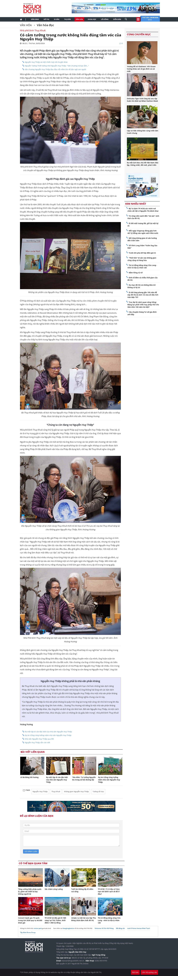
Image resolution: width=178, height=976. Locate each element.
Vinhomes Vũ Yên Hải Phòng (104, 928)
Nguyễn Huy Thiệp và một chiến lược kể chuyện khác (46, 62)
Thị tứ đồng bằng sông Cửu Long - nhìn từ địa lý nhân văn (109, 920)
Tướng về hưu (98, 791)
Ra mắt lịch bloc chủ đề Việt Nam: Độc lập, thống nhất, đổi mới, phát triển (142, 163)
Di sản (56, 19)
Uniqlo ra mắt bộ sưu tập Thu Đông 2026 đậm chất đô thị (83, 919)
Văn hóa (79, 19)
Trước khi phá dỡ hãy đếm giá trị (142, 253)
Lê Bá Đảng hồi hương (29, 777)
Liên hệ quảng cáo (149, 972)
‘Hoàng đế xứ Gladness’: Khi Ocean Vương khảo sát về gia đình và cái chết (141, 68)
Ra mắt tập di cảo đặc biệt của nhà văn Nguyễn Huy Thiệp (48, 731)
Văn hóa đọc (45, 25)
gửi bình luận (31, 851)
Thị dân (67, 19)
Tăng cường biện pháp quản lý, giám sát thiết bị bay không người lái (29, 891)
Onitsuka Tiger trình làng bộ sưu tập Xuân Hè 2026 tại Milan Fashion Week (142, 99)
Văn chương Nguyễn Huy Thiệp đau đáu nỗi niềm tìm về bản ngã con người (55, 69)
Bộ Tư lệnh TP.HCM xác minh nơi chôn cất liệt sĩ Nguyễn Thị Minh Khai (143, 209)
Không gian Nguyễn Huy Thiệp (76, 791)
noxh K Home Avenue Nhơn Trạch (138, 928)
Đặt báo (135, 972)
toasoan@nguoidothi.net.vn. (73, 961)
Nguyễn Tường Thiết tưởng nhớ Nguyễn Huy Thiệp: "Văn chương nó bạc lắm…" (57, 66)
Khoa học (92, 19)
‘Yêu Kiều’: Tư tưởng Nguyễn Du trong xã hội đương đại (84, 778)
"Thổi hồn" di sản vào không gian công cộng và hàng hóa (142, 259)
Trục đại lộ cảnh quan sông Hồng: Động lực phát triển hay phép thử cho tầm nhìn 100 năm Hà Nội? (143, 304)
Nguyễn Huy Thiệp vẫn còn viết (37, 742)
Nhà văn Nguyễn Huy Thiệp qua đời (39, 739)
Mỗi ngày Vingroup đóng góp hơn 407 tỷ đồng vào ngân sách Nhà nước (143, 232)
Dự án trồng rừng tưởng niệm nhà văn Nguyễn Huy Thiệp (48, 735)
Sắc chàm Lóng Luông (54, 889)
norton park (38, 928)
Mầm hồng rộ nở (136, 272)
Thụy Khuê (55, 791)
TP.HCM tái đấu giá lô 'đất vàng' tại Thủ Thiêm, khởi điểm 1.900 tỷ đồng (55, 920)
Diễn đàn (117, 19)
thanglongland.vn (68, 928)
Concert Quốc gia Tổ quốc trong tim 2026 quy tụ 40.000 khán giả (30, 920)
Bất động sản (120, 928)
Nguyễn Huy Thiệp (40, 791)
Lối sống (104, 19)
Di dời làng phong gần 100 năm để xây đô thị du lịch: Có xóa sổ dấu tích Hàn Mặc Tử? (143, 294)
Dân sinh (35, 19)
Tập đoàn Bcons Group (27, 932)
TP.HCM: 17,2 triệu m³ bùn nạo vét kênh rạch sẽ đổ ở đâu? (109, 891)
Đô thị (46, 19)
